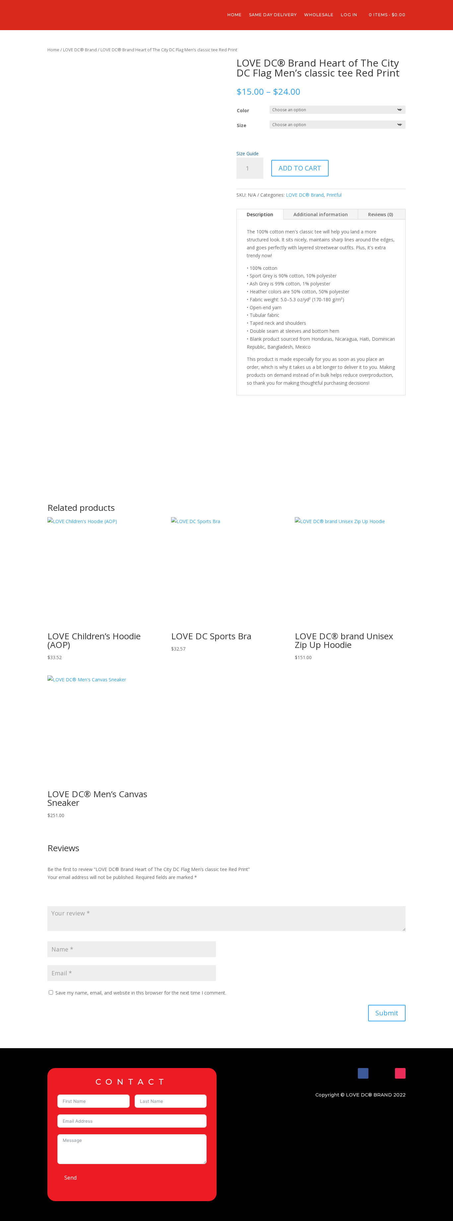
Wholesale (319, 15)
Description (260, 214)
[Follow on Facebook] (363, 1073)
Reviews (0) (380, 214)
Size (241, 125)
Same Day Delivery (273, 15)
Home (234, 15)
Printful (334, 195)
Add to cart (300, 168)
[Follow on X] (381, 1073)
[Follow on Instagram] (400, 1073)
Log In (349, 15)
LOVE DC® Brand (80, 50)
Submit (386, 1012)
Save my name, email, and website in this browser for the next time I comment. (140, 993)
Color (243, 110)
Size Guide (247, 153)
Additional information (320, 214)
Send (70, 1177)
